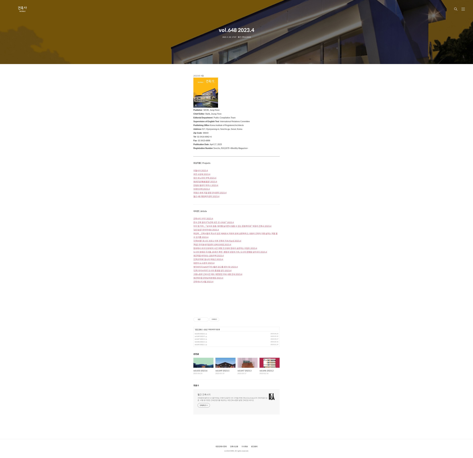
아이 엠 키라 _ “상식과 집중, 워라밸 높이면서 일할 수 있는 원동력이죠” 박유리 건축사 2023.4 (232, 226)
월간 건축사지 (204, 394)
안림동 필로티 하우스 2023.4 (205, 185)
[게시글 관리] (205, 319)
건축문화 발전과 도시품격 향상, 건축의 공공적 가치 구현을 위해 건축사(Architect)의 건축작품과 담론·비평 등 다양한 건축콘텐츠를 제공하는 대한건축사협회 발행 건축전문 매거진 (232, 399)
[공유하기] (202, 319)
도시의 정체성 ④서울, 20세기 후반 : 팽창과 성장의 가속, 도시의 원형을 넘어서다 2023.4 (230, 251)
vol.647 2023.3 (200, 339)
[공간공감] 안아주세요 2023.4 (206, 229)
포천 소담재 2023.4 (201, 174)
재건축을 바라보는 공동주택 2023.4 (208, 255)
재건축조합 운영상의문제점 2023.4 (208, 277)
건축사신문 (234, 446)
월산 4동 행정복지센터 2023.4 (206, 196)
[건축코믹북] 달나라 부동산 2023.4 (208, 259)
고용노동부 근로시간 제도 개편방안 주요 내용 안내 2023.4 (217, 274)
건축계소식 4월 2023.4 (203, 281)
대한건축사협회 (221, 446)
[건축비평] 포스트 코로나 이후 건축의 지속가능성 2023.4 (217, 240)
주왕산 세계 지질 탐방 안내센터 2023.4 (210, 192)
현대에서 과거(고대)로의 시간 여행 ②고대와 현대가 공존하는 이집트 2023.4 (225, 248)
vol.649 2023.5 (200, 336)
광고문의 (254, 446)
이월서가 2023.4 (200, 170)
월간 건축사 (198, 330)
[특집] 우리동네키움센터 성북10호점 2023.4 (212, 244)
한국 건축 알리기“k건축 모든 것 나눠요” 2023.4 (213, 222)
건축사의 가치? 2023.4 (203, 218)
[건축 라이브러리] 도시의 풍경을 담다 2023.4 (212, 270)
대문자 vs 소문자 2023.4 (203, 263)
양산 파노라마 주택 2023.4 (204, 177)
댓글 (196, 385)
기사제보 (244, 446)
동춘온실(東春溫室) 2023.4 (205, 181)
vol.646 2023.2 (200, 342)
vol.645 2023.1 (200, 344)
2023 (205, 330)
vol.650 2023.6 (200, 334)
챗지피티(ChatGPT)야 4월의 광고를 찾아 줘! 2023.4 (215, 266)
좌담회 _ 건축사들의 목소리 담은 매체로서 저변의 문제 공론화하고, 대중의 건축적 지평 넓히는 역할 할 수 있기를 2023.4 (235, 235)
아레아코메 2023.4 (201, 189)
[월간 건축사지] (22, 9)
